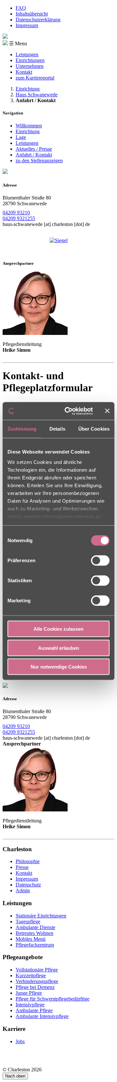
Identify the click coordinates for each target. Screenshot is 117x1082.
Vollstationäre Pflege (37, 969)
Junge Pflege (29, 993)
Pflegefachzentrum (35, 945)
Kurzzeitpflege (31, 975)
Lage (21, 137)
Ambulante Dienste (35, 927)
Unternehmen (30, 66)
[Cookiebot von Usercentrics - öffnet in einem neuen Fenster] (68, 411)
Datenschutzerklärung (38, 19)
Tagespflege (28, 921)
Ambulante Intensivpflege (42, 1016)
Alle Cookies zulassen (58, 629)
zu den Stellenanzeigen (39, 160)
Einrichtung (28, 88)
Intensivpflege (30, 1004)
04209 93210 (16, 212)
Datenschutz (28, 884)
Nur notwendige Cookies (59, 667)
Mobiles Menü (31, 939)
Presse (22, 867)
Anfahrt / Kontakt (34, 154)
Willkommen (29, 125)
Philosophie (28, 861)
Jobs (20, 1041)
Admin (23, 890)
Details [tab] (57, 429)
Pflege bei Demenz (35, 987)
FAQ (21, 8)
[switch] (100, 560)
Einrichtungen (30, 60)
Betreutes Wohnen (34, 933)
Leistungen (27, 54)
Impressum (27, 25)
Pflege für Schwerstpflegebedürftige (52, 999)
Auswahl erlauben (58, 647)
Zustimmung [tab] (21, 429)
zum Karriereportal (35, 77)
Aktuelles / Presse (34, 149)
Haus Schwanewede (37, 94)
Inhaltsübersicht (32, 13)
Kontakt (24, 72)
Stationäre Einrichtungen (41, 915)
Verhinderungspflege (37, 981)
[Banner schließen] (107, 411)
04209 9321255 (19, 218)
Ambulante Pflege (34, 1010)
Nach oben (15, 1076)
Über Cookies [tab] (94, 429)
